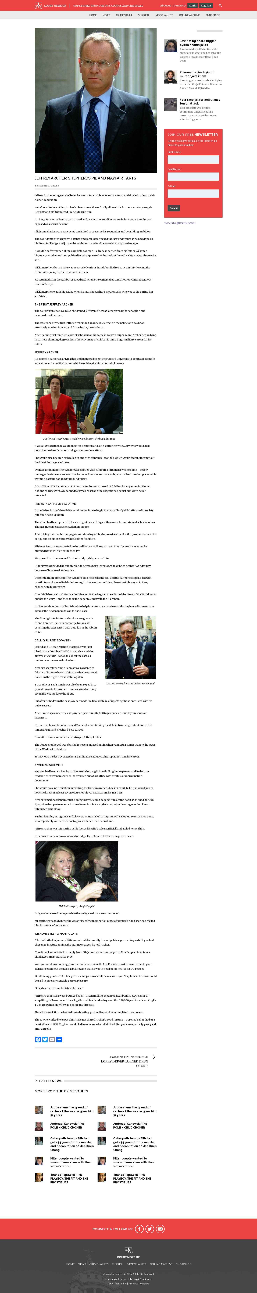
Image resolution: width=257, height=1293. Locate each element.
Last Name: (174, 169)
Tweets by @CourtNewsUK (179, 223)
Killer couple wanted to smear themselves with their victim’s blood (71, 1162)
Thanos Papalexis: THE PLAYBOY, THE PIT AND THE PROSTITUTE (69, 1178)
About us (165, 5)
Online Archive (189, 15)
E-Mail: (172, 186)
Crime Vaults (98, 1264)
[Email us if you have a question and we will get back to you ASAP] (160, 1229)
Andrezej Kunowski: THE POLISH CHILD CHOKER (67, 1125)
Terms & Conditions (140, 1279)
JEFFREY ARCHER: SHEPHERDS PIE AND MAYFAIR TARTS (85, 178)
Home (93, 15)
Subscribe (213, 15)
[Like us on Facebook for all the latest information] (139, 1229)
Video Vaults (164, 15)
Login (193, 5)
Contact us (180, 5)
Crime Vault (124, 15)
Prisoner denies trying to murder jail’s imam (197, 74)
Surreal (144, 15)
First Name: (174, 152)
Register (206, 5)
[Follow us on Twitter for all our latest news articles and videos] (149, 1229)
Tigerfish (114, 1283)
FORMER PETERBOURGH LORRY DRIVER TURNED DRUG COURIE (124, 1061)
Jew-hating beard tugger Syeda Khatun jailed (198, 42)
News (106, 15)
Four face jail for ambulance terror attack (200, 101)
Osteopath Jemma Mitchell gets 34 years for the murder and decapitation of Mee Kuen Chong (72, 1144)
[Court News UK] (51, 7)
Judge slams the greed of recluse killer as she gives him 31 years (72, 1111)
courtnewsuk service (117, 1279)
